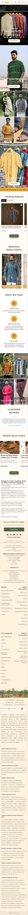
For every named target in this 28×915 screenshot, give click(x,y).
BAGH (13, 789)
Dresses (3, 497)
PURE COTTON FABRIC (20, 799)
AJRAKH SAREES (22, 851)
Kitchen (15, 505)
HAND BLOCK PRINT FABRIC (9, 803)
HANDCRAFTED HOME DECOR (10, 886)
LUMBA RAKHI (19, 758)
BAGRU (8, 789)
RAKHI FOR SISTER (20, 760)
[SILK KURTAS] (7, 404)
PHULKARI (11, 785)
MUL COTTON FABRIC (8, 801)
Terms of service (19, 702)
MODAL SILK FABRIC (12, 810)
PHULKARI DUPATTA (12, 868)
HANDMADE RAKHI (6, 751)
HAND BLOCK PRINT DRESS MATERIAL (12, 832)
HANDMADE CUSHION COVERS (10, 891)
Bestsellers (10, 200)
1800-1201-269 (12, 574)
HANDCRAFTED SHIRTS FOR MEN (10, 893)
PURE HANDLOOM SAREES (8, 851)
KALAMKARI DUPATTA (19, 870)
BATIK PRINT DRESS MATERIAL (16, 830)
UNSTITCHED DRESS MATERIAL (9, 820)
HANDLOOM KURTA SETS (8, 882)
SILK (17, 789)
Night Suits (16, 497)
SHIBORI (16, 787)
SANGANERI (12, 782)
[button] (2, 2)
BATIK (11, 787)
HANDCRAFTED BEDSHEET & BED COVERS (13, 888)
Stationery (4, 505)
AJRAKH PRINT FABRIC (17, 797)
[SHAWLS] (7, 116)
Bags (8, 505)
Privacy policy (9, 702)
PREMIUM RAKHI (16, 753)
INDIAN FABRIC (5, 797)
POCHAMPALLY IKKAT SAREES (15, 857)
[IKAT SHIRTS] (7, 378)
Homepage (15, 517)
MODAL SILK (4, 787)
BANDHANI (18, 780)
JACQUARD (4, 782)
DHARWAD (4, 785)
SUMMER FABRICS (6, 768)
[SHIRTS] (7, 142)
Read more (4, 466)
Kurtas (18, 495)
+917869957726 (13, 571)
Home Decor (18, 503)
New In (4, 200)
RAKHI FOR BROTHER (7, 762)
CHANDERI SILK (19, 785)
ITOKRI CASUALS (14, 492)
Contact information (19, 705)
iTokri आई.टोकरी (10, 700)
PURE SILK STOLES (12, 874)
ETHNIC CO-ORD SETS (20, 884)
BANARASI (17, 791)
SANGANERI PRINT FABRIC (8, 808)
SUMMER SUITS (16, 770)
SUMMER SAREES (17, 768)
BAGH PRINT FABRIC (7, 799)
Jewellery (12, 503)
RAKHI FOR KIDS (9, 758)
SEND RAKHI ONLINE (19, 751)
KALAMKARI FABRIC (20, 805)
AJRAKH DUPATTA (6, 872)
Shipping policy (8, 705)
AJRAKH (11, 780)
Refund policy (20, 700)
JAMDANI (19, 782)
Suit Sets (23, 495)
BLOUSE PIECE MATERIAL (15, 907)
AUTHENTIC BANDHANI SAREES (11, 853)
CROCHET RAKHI (5, 753)
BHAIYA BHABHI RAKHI (7, 760)
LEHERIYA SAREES (6, 859)
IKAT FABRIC (10, 805)
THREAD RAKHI (16, 756)
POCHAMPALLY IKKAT (7, 791)
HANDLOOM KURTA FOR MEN (9, 895)
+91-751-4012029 (8, 580)
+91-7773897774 (14, 577)
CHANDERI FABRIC (20, 801)
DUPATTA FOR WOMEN (7, 865)
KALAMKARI (4, 780)
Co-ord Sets (9, 497)
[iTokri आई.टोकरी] (7, 2)
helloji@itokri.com (20, 582)
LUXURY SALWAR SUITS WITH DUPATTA (12, 880)
